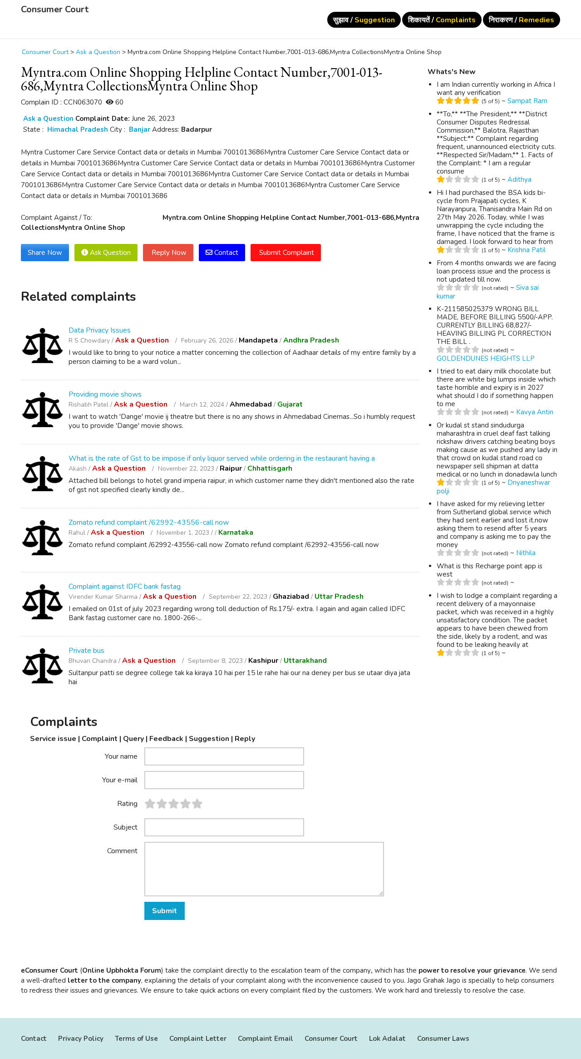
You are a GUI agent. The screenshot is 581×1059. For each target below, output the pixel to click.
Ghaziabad (291, 597)
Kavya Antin (534, 412)
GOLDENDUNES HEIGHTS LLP (486, 358)
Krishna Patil (526, 249)
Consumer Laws (443, 1038)
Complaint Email (265, 1038)
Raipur (231, 468)
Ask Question (109, 252)
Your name (121, 756)
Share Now (45, 252)
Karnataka (235, 532)
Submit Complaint (285, 252)
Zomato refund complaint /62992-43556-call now (149, 522)
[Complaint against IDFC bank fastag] (42, 603)
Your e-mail (120, 779)
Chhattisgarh (269, 468)
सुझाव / (364, 20)
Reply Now (168, 252)
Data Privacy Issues (100, 330)
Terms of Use (136, 1038)
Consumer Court (55, 10)
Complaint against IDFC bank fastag (125, 587)
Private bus (86, 651)
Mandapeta (258, 340)
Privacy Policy (80, 1038)
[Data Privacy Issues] (42, 346)
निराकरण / (521, 20)
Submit (164, 911)
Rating (127, 803)
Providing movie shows (105, 394)
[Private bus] (42, 667)
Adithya (519, 179)
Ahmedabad (251, 404)
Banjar (139, 129)
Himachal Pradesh (77, 129)
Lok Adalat (387, 1038)
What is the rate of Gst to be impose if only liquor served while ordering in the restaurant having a (222, 458)
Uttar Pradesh (339, 597)
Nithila (526, 552)
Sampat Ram (527, 100)
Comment (122, 850)
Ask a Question (48, 118)
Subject (125, 826)
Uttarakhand (305, 661)
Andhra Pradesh (311, 340)
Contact (225, 252)
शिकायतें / (442, 20)
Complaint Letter (197, 1038)
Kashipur (263, 661)
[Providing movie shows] (42, 411)
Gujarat (290, 404)
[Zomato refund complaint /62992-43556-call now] (42, 539)
